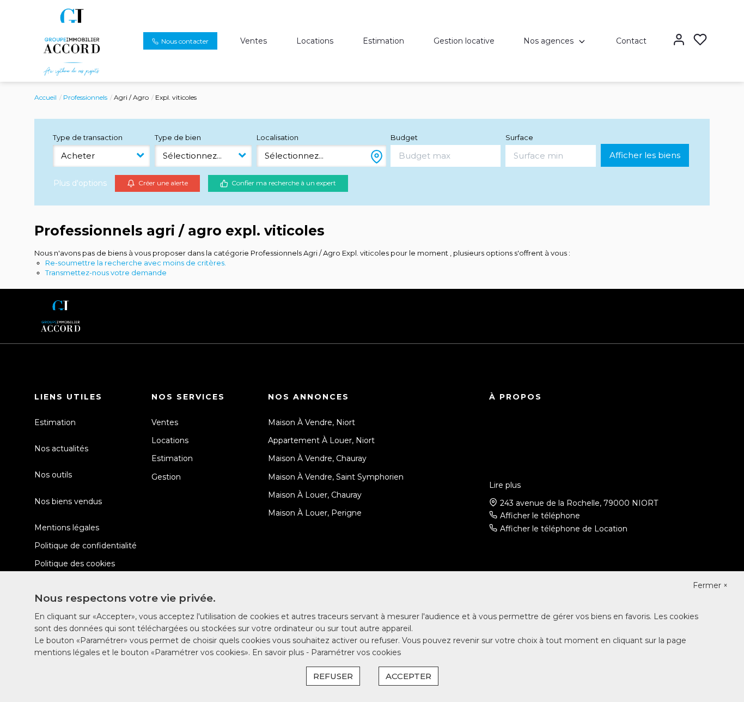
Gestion (166, 477)
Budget (404, 137)
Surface (519, 137)
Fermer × (710, 585)
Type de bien (178, 137)
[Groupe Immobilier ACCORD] (71, 40)
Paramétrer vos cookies (356, 652)
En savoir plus (279, 652)
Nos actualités (61, 448)
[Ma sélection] (700, 41)
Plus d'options (80, 183)
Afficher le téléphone (540, 516)
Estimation (383, 41)
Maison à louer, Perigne (315, 513)
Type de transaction (88, 137)
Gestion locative (464, 41)
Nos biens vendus (68, 501)
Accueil (45, 97)
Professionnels (85, 97)
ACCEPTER (408, 676)
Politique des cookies (74, 563)
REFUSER (333, 676)
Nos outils (53, 475)
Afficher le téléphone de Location (563, 529)
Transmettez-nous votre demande (106, 272)
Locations (314, 41)
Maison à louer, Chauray (315, 495)
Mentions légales (66, 527)
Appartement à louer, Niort (321, 440)
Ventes (253, 41)
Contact (631, 41)
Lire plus (505, 485)
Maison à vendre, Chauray (317, 458)
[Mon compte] (679, 41)
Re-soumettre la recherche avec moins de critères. (135, 262)
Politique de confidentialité (85, 545)
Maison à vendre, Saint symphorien (336, 477)
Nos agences (548, 41)
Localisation (277, 137)
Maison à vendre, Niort (311, 422)
